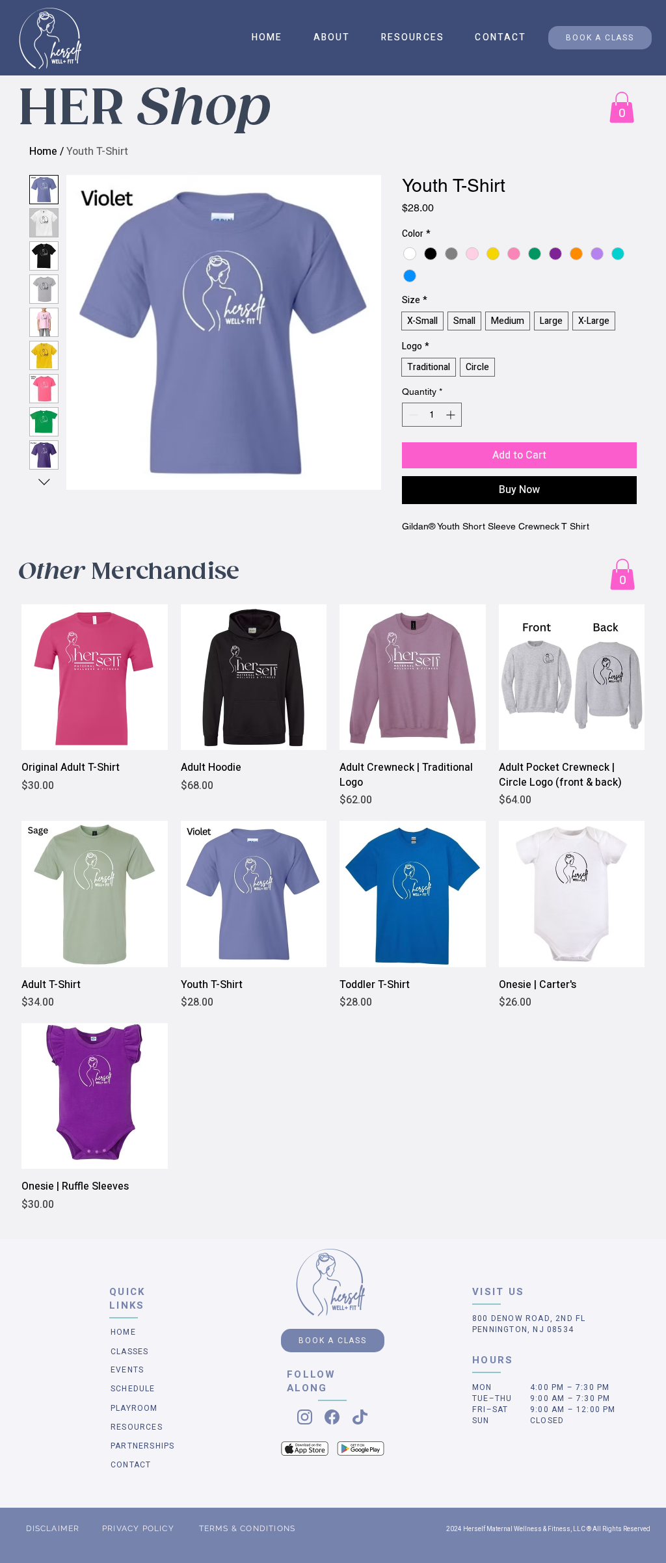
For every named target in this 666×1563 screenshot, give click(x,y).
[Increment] (452, 414)
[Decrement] (412, 414)
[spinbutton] (432, 414)
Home (43, 151)
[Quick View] (94, 677)
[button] (331, 37)
